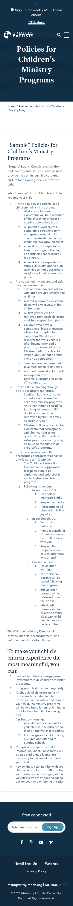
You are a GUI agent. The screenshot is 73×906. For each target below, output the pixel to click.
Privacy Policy (36, 871)
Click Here (36, 22)
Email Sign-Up (26, 863)
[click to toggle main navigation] (66, 35)
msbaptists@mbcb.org (24, 884)
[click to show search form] (59, 35)
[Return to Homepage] (18, 35)
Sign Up (52, 827)
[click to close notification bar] (36, 3)
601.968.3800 (55, 884)
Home (11, 106)
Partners (51, 863)
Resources (25, 106)
